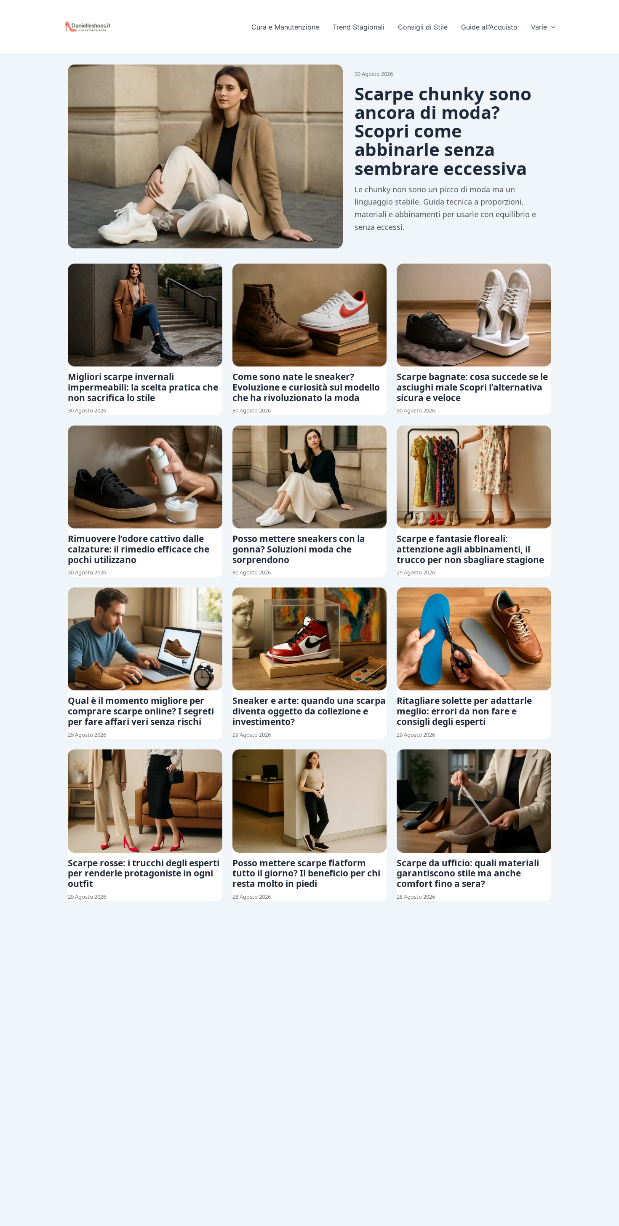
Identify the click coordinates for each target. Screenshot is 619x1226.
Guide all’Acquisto (489, 27)
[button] (551, 27)
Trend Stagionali (358, 27)
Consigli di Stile (423, 27)
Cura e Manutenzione (285, 27)
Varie (539, 27)
